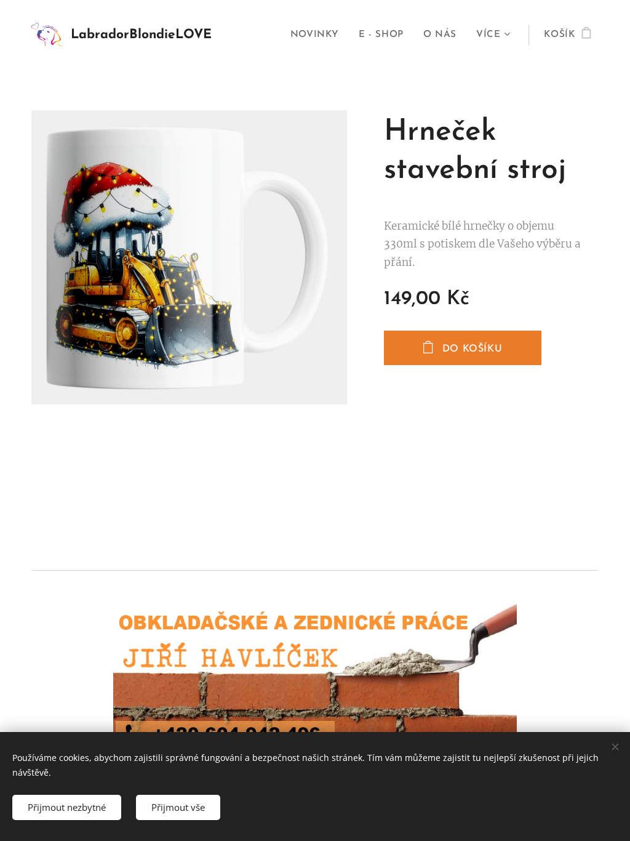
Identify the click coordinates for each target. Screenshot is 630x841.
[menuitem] (318, 35)
